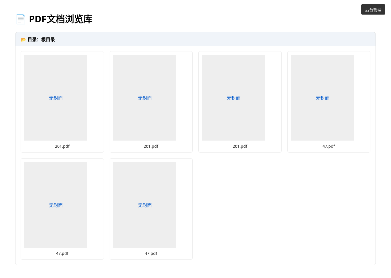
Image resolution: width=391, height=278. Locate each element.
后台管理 (373, 9)
